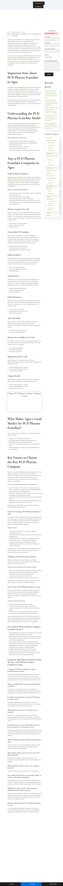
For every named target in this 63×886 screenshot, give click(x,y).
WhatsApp (32, 884)
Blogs (13, 20)
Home (9, 20)
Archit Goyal (21, 32)
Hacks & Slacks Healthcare (15, 177)
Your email (47, 42)
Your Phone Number (50, 48)
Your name (47, 36)
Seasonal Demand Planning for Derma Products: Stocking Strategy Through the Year (51, 94)
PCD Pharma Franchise (22, 20)
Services (47, 54)
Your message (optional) (51, 60)
